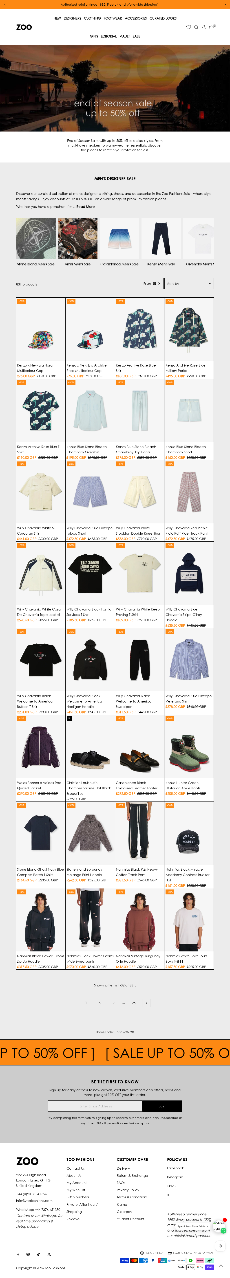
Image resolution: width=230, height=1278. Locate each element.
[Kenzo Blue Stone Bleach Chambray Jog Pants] (139, 410)
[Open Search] (196, 27)
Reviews (73, 1219)
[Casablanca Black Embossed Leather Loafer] (139, 746)
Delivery (123, 1168)
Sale (136, 36)
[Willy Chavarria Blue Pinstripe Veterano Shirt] (189, 659)
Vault (125, 36)
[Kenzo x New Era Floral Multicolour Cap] (40, 329)
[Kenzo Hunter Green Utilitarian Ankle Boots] (189, 746)
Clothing (92, 18)
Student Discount (130, 1219)
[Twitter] (49, 1254)
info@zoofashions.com (34, 1200)
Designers (72, 18)
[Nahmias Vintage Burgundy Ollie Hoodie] (139, 919)
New (57, 18)
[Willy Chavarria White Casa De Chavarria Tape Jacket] (40, 573)
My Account (76, 1182)
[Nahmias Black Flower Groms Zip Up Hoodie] (40, 919)
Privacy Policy (128, 1190)
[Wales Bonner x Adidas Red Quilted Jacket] (40, 746)
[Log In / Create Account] (204, 27)
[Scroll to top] (221, 1265)
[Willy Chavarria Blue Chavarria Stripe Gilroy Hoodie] (189, 573)
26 (133, 1003)
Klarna (122, 1204)
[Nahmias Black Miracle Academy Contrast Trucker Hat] (189, 833)
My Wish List (75, 1190)
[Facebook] (18, 1254)
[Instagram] (28, 1254)
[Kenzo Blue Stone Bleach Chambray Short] (189, 410)
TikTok (171, 1186)
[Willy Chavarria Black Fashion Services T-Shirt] (90, 573)
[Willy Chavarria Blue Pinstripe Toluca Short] (90, 491)
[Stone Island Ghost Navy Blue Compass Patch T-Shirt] (40, 833)
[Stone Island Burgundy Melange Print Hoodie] (90, 833)
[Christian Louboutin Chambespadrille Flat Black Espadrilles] (90, 746)
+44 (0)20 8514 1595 (31, 1194)
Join (162, 1106)
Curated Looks (163, 18)
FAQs (121, 1182)
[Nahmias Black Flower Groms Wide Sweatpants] (90, 919)
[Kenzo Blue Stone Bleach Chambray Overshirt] (90, 410)
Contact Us (75, 1168)
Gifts (94, 36)
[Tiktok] (38, 1254)
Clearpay (124, 1211)
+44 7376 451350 (47, 1209)
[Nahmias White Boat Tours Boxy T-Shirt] (189, 919)
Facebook (175, 1168)
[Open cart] (211, 27)
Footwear (113, 18)
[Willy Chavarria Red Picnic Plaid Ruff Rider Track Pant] (189, 491)
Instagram (175, 1177)
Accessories (136, 18)
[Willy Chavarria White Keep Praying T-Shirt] (139, 573)
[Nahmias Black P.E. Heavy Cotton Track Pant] (139, 833)
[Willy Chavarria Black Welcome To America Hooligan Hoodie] (90, 659)
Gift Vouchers (77, 1197)
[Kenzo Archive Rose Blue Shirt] (139, 329)
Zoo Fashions (55, 1268)
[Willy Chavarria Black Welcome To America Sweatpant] (139, 659)
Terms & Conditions (132, 1197)
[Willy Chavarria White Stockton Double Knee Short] (139, 491)
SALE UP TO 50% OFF (150, 1052)
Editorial (109, 36)
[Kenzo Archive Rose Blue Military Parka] (189, 329)
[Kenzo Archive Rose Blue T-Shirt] (40, 410)
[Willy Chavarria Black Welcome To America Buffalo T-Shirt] (40, 659)
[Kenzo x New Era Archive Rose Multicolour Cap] (90, 329)
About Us (73, 1175)
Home (100, 1032)
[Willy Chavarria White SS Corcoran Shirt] (40, 491)
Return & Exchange (132, 1175)
